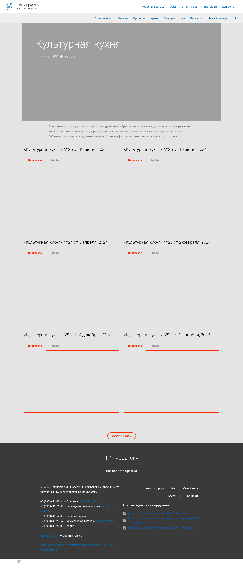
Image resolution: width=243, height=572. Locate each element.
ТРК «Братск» (28, 5)
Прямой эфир (103, 18)
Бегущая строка (174, 18)
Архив (154, 18)
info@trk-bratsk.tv (90, 501)
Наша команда (217, 18)
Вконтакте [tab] (35, 160)
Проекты (139, 18)
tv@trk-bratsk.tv (50, 535)
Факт (173, 6)
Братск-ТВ (210, 6)
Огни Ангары (190, 6)
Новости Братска (152, 6)
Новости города (154, 488)
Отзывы (123, 18)
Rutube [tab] (55, 160)
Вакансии (196, 18)
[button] (235, 18)
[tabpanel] (71, 196)
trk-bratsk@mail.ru (105, 521)
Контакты (228, 6)
